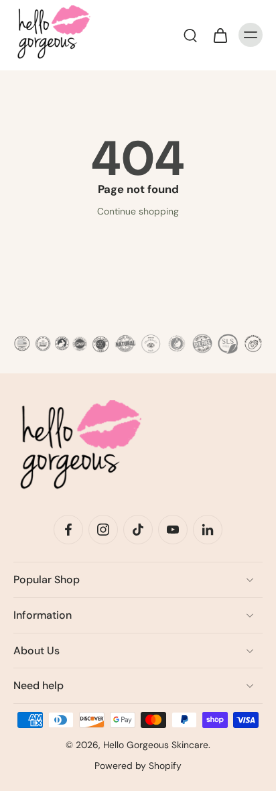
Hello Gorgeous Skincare (155, 745)
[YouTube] (173, 529)
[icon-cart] (219, 34)
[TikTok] (138, 529)
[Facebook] (68, 529)
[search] (190, 34)
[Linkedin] (207, 529)
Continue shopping (138, 211)
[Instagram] (103, 529)
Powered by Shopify (138, 765)
